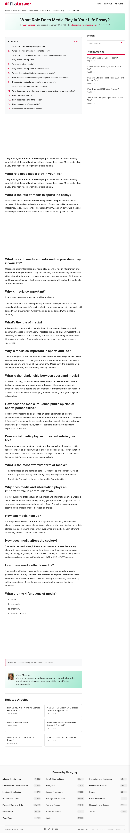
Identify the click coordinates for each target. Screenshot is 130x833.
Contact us (120, 829)
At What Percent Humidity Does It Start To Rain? (104, 67)
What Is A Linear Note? (17, 722)
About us (110, 829)
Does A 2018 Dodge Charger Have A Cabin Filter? (105, 99)
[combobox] (106, 43)
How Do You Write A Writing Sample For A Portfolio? (23, 709)
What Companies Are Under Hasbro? (102, 58)
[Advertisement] (43, 136)
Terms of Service (98, 829)
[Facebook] (45, 829)
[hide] (75, 41)
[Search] (121, 43)
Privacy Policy (83, 829)
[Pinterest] (56, 829)
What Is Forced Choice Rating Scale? (20, 738)
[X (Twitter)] (53, 829)
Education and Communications (26, 10)
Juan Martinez (29, 25)
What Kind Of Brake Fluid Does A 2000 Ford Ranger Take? (105, 79)
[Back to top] (124, 828)
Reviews (108, 4)
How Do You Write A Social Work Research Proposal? (61, 723)
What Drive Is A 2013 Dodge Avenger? (103, 89)
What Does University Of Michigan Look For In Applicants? (62, 709)
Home (98, 4)
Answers (119, 4)
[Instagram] (49, 829)
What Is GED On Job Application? (62, 737)
